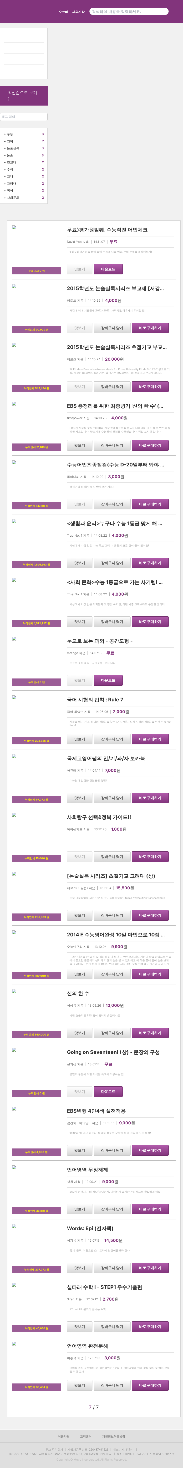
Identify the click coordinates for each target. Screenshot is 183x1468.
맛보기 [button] (79, 269)
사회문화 (13, 197)
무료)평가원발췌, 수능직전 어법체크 (107, 230)
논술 (10, 155)
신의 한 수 (78, 993)
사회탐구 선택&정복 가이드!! (99, 817)
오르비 (63, 12)
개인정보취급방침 (113, 1436)
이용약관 (63, 1436)
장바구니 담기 (112, 328)
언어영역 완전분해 (87, 1346)
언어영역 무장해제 (87, 1170)
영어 (10, 141)
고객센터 (86, 1436)
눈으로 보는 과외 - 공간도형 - (100, 641)
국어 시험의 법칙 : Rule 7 (95, 700)
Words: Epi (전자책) (90, 1228)
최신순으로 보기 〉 (22, 95)
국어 (10, 190)
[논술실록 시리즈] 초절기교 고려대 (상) (111, 876)
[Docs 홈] (37, 11)
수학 (10, 169)
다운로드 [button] (108, 269)
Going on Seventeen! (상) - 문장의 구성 (113, 1052)
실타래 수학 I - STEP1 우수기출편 (104, 1287)
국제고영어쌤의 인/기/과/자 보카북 (106, 758)
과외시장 (78, 12)
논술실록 (13, 148)
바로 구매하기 (150, 328)
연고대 (11, 162)
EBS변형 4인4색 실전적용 (96, 1111)
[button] (130, 1407)
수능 (10, 134)
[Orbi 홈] (10, 11)
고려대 (11, 183)
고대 (10, 176)
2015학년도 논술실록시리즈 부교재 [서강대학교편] (124, 288)
